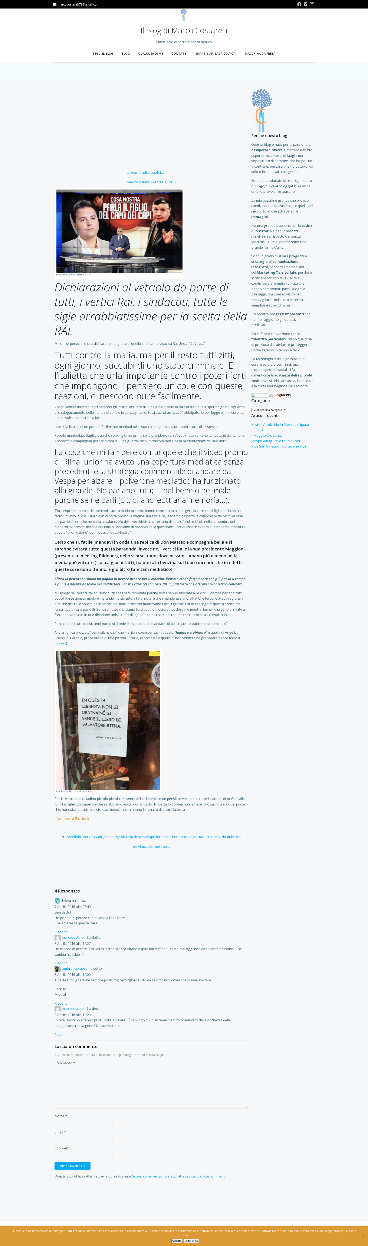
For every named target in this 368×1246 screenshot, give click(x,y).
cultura (147, 172)
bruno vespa (88, 836)
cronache (134, 172)
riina (210, 836)
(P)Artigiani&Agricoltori (216, 53)
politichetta (171, 836)
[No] (363, 1236)
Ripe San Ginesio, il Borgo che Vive (278, 446)
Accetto (176, 1240)
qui (63, 643)
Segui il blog (103, 53)
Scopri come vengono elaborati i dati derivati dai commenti (179, 1176)
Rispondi (61, 932)
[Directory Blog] (259, 395)
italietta (136, 836)
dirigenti (105, 836)
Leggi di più (191, 1240)
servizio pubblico (227, 836)
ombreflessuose (75, 968)
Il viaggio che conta (266, 435)
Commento (65, 1063)
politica (158, 172)
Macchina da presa (260, 53)
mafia (146, 836)
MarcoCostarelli (139, 182)
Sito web (61, 1148)
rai (204, 836)
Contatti (179, 53)
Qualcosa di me (150, 53)
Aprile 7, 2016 (165, 182)
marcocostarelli (74, 937)
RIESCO (257, 430)
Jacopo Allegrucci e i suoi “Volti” (276, 441)
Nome (61, 1116)
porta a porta (191, 836)
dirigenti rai (121, 836)
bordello (71, 836)
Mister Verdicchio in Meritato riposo (280, 424)
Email (60, 1132)
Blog (126, 53)
